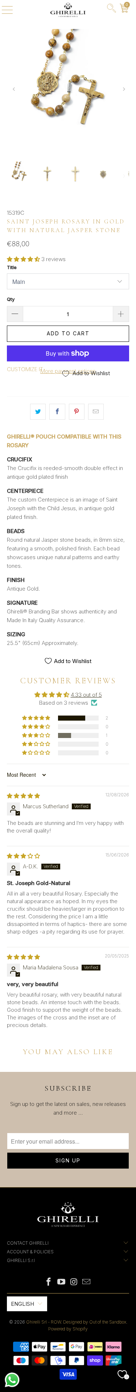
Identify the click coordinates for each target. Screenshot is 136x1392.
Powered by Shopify (68, 1329)
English (22, 1303)
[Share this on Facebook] (57, 412)
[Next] (122, 90)
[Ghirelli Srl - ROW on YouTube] (61, 1282)
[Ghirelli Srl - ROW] (68, 10)
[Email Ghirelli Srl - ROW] (86, 1282)
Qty (11, 299)
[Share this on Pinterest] (77, 412)
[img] (23, 795)
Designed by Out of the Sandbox (94, 1322)
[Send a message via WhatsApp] (12, 1379)
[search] (111, 10)
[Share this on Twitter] (38, 412)
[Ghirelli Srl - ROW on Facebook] (49, 1282)
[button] (23, 259)
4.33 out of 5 (86, 694)
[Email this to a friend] (96, 412)
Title (12, 267)
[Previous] (13, 90)
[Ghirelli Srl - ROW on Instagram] (74, 1282)
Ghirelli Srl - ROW (43, 1322)
